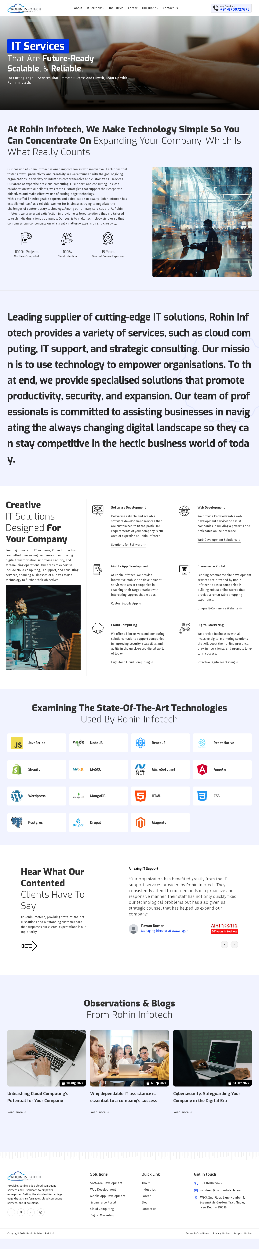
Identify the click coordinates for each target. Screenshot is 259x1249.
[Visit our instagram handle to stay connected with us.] (41, 1212)
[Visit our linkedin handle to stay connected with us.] (31, 1212)
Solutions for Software (126, 544)
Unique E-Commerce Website (218, 608)
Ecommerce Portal (103, 1202)
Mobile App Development (107, 1196)
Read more (15, 1112)
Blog (144, 1202)
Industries (116, 8)
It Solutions (95, 8)
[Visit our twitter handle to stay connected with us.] (21, 1212)
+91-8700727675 (235, 9)
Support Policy (242, 1233)
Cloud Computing (102, 1209)
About (78, 8)
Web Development (103, 1189)
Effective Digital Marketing (216, 662)
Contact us (170, 8)
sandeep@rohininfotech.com (221, 1190)
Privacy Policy (221, 1233)
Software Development (106, 1183)
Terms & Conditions (197, 1233)
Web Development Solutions (217, 540)
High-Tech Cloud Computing (130, 662)
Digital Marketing (102, 1215)
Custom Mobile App (124, 603)
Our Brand (150, 8)
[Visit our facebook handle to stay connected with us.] (11, 1212)
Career (132, 8)
